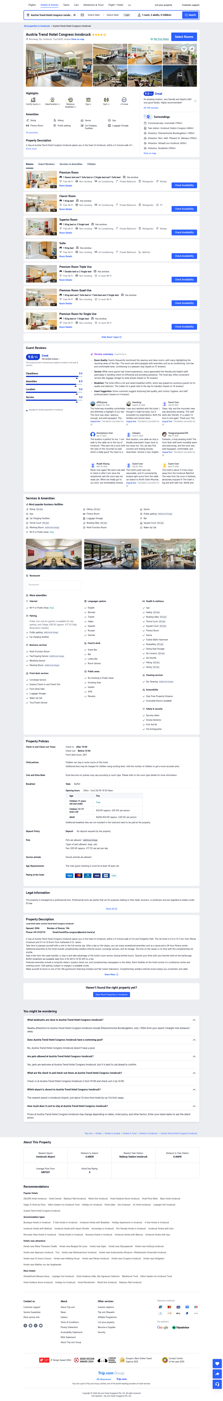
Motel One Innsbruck (98, 1198)
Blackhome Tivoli (130, 1276)
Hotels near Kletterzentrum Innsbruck (79, 1252)
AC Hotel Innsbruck (142, 1204)
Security (101, 1332)
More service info (32, 1317)
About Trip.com (68, 1307)
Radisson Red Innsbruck (75, 1198)
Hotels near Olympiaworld (121, 1246)
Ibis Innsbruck (124, 1204)
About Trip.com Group (71, 1342)
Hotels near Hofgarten (153, 1258)
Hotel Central (55, 1198)
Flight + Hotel (115, 5)
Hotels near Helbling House (67, 1258)
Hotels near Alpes (98, 1246)
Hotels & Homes (49, 5)
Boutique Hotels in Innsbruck (37, 1222)
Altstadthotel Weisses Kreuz (36, 1276)
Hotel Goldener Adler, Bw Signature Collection (98, 1276)
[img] (59, 65)
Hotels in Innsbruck (148, 1133)
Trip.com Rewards (106, 1312)
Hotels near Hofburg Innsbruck (149, 1246)
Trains (66, 5)
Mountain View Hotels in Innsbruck (40, 1234)
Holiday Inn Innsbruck (92, 1204)
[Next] (195, 553)
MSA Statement (68, 1337)
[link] (163, 5)
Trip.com (89, 1133)
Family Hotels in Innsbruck (71, 1234)
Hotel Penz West (150, 1198)
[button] (129, 5)
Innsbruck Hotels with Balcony (129, 1234)
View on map (150, 153)
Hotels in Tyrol (130, 1133)
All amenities (32, 132)
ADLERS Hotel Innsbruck (35, 1198)
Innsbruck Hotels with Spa (157, 1234)
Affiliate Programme (107, 1317)
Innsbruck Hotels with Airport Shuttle (71, 1228)
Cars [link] (76, 5)
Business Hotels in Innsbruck (99, 1234)
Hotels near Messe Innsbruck (95, 1258)
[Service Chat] (217, 1384)
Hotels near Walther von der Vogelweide (42, 1264)
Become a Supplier (106, 1327)
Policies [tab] (91, 164)
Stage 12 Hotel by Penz (35, 1204)
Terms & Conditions (70, 1322)
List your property (106, 1322)
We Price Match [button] (161, 39)
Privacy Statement (69, 1327)
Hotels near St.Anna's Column (37, 1258)
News (63, 1312)
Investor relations (106, 1307)
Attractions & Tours (93, 5)
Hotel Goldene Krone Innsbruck (125, 1198)
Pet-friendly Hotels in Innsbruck (131, 1228)
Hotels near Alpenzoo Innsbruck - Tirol (41, 1252)
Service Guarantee (32, 1312)
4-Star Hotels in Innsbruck (157, 1222)
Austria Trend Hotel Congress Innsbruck (58, 34)
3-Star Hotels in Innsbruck (65, 1222)
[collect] (217, 1363)
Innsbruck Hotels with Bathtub (38, 1228)
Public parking (150, 514)
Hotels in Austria (112, 1133)
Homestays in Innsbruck (102, 1228)
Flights (32, 5)
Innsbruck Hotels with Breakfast (95, 1222)
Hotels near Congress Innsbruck (126, 1258)
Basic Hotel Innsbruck (170, 1198)
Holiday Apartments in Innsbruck (127, 1222)
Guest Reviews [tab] (46, 164)
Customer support (32, 1307)
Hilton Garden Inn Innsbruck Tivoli (63, 1204)
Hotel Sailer (110, 1204)
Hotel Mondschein (86, 1282)
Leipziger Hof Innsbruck (164, 1204)
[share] (217, 1373)
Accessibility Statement (71, 1332)
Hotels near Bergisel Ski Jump (73, 1246)
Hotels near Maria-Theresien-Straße (40, 1246)
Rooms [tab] (30, 164)
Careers (64, 1317)
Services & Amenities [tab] (71, 164)
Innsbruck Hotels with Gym (161, 1228)
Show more (31, 148)
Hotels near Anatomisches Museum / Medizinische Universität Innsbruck (132, 1252)
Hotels (99, 1133)
